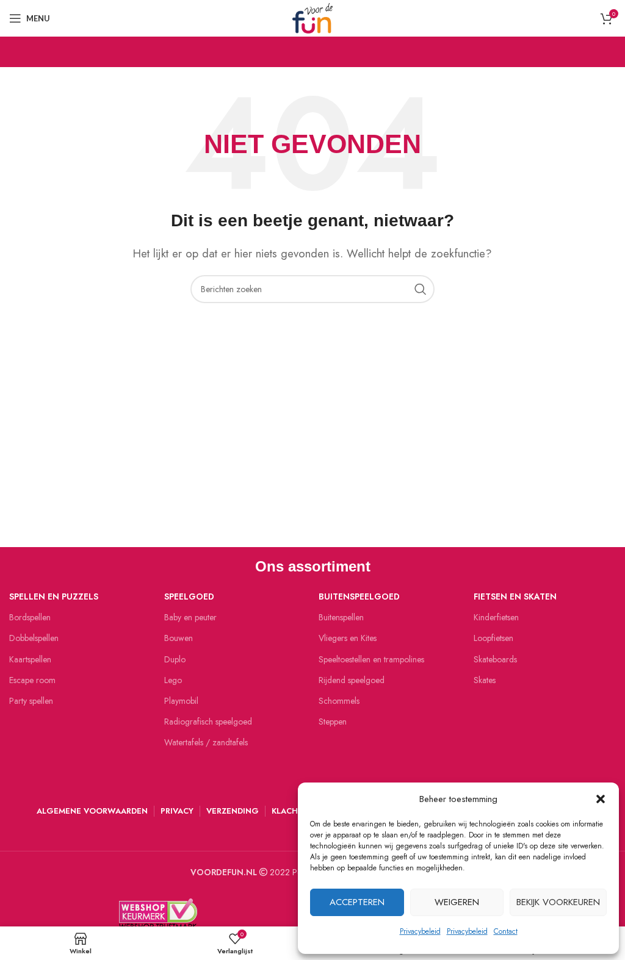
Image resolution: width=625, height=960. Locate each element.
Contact (506, 931)
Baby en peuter (190, 617)
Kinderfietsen (496, 617)
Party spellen (31, 701)
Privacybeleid (420, 931)
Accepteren (357, 902)
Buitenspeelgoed (359, 596)
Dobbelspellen (34, 638)
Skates (485, 680)
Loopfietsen (493, 638)
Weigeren (457, 902)
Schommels (339, 701)
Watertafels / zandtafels (206, 742)
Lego (173, 680)
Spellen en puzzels (53, 596)
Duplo (175, 659)
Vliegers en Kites (348, 638)
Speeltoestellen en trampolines (371, 659)
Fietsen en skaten (515, 596)
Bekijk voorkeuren (558, 902)
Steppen (333, 721)
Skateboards (495, 659)
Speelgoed (189, 596)
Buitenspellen (341, 617)
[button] (600, 799)
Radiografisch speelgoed (208, 721)
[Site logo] (312, 17)
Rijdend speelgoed (352, 680)
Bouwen (178, 638)
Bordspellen (30, 617)
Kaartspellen (30, 659)
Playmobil (181, 701)
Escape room (32, 680)
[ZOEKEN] (420, 289)
